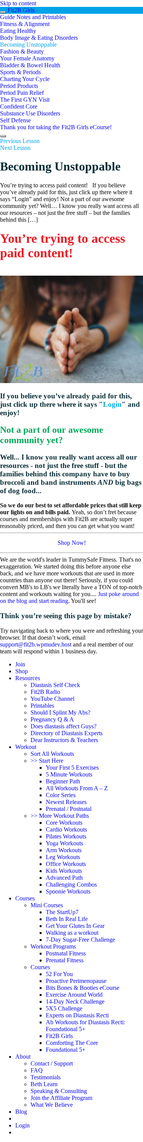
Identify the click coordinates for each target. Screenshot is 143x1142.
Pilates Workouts (66, 836)
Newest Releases (66, 802)
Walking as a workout (72, 932)
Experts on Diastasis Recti (77, 1015)
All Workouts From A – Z (77, 788)
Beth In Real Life (67, 919)
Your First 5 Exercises (72, 767)
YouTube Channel (52, 698)
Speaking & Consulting (59, 1091)
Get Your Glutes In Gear (75, 926)
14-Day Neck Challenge (75, 1001)
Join (20, 664)
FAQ (37, 1070)
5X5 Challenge (64, 1008)
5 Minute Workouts (69, 774)
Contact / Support (52, 1063)
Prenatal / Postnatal (69, 809)
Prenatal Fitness (65, 960)
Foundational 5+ (65, 1049)
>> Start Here (47, 760)
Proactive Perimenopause (76, 981)
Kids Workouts (64, 870)
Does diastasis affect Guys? (63, 726)
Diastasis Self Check (55, 685)
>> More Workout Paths (60, 815)
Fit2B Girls (21, 10)
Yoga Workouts (64, 843)
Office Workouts (66, 864)
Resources (27, 678)
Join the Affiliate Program (61, 1098)
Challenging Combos (71, 884)
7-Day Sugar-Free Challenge (80, 939)
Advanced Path (64, 877)
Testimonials (46, 1077)
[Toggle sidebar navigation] (3, 12)
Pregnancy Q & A (52, 719)
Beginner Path (63, 781)
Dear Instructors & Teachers (64, 740)
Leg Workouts (63, 857)
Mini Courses (47, 905)
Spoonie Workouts (68, 891)
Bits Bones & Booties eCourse (82, 987)
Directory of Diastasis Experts (67, 733)
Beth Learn (44, 1084)
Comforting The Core (72, 1043)
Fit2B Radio (45, 692)
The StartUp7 (62, 912)
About (23, 1056)
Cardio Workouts (66, 829)
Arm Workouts (64, 850)
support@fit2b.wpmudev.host (35, 644)
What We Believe (52, 1104)
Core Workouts (64, 822)
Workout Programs (53, 946)
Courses (25, 898)
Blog (21, 1111)
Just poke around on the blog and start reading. (69, 597)
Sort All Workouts (52, 754)
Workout (25, 747)
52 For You (59, 974)
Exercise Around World (74, 994)
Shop (21, 671)
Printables (42, 705)
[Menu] (3, 136)
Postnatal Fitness (66, 953)
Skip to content (18, 3)
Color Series (61, 795)
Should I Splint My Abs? (60, 712)
